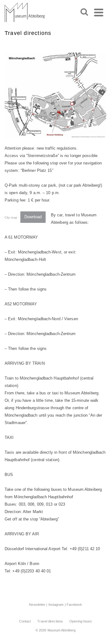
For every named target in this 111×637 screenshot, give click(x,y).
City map (11, 217)
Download (33, 216)
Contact (25, 621)
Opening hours (80, 621)
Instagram (56, 604)
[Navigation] (98, 12)
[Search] (84, 12)
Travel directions (50, 621)
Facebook (74, 604)
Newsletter (37, 604)
